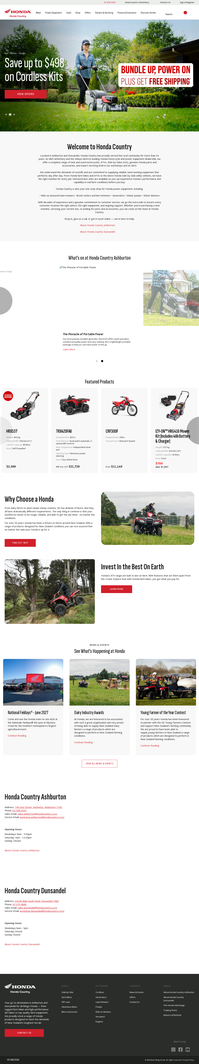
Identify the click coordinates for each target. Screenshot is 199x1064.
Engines (99, 1021)
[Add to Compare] (40, 464)
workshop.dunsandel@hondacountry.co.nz (42, 911)
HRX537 (11, 431)
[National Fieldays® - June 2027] (33, 707)
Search (165, 14)
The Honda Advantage (174, 1005)
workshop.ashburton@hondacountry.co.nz (42, 817)
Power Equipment (53, 12)
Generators (101, 997)
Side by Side (67, 992)
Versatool (100, 1016)
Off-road (66, 1002)
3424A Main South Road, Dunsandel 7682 (37, 901)
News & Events (136, 992)
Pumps (99, 1006)
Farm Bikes (67, 997)
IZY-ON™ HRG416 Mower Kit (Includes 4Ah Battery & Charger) (172, 436)
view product (25, 456)
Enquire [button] (66, 464)
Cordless (100, 992)
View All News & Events (99, 763)
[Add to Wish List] (31, 464)
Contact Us (24, 1032)
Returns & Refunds (172, 1015)
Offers (88, 12)
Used (68, 12)
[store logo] (18, 13)
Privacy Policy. (188, 1060)
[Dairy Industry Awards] (99, 707)
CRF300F (112, 431)
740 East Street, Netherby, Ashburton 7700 (38, 807)
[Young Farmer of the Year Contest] (166, 707)
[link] (136, 2)
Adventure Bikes (69, 1006)
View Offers (25, 94)
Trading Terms (170, 1010)
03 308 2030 (109, 2)
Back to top (179, 1041)
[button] (6, 114)
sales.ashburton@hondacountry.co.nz (37, 813)
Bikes (38, 12)
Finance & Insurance (127, 12)
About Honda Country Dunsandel (98, 231)
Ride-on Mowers (103, 1011)
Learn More (116, 589)
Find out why (20, 542)
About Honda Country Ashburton (98, 225)
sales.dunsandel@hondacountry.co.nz (37, 907)
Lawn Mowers (102, 1002)
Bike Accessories (69, 1011)
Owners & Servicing (104, 12)
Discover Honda (148, 12)
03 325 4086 (19, 904)
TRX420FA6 (64, 431)
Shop (77, 12)
